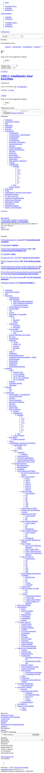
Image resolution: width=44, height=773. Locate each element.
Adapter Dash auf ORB (29, 508)
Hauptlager (16, 325)
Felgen (7, 191)
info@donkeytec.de (7, 757)
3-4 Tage (11, 90)
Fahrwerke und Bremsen (13, 200)
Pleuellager (16, 327)
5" (18, 183)
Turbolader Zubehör (15, 383)
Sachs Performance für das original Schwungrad (29, 668)
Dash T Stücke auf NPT (33, 551)
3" (18, 176)
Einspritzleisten (26, 614)
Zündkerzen (13, 365)
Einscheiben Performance (33, 672)
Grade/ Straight (30, 516)
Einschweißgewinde (15, 144)
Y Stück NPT (29, 598)
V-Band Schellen (14, 187)
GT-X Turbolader (18, 379)
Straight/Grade (30, 577)
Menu (10, 13)
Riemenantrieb (13, 338)
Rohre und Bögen (15, 157)
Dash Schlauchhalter (23, 605)
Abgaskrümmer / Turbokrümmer (19, 135)
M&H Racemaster (19, 439)
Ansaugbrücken (14, 297)
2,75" (19, 174)
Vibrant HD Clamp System (26, 462)
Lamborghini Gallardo (12, 122)
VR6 (14, 333)
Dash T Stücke (26, 544)
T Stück (27, 583)
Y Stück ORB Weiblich (33, 600)
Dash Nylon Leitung (28, 476)
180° (26, 506)
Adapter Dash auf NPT (28, 514)
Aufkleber (14, 245)
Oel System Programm (28, 631)
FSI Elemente (25, 616)
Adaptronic (29, 693)
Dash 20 (28, 490)
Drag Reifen (9, 189)
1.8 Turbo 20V (18, 331)
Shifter (23, 676)
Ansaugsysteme (26, 626)
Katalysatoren (13, 155)
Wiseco (15, 322)
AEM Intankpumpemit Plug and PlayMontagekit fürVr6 (20, 268)
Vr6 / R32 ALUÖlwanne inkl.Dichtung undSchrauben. (20, 274)
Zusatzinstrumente (27, 702)
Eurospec (16, 346)
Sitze (6, 123)
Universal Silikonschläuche (26, 460)
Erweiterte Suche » (11, 6)
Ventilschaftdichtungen (16, 355)
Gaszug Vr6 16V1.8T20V (31, 258)
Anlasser (24, 650)
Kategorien (4, 13)
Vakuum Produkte (27, 642)
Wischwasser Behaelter (28, 646)
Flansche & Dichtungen (16, 150)
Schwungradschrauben (20, 305)
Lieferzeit (4, 726)
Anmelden (8, 8)
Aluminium (21, 452)
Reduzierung (29, 529)
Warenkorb (8, 19)
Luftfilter (24, 629)
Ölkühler (24, 635)
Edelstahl (16, 166)
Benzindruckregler (23, 465)
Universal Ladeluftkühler (25, 458)
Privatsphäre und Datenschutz (10, 717)
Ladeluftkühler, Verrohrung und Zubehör (18, 192)
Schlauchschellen (22, 456)
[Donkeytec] (5, 32)
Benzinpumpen (22, 467)
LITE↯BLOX (9, 204)
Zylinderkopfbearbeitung (17, 366)
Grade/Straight (30, 493)
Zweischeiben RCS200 (32, 674)
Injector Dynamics (27, 611)
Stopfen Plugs (25, 586)
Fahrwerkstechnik (27, 685)
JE (14, 318)
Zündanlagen (13, 363)
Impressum (4, 721)
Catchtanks (20, 469)
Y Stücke (24, 594)
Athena (23, 708)
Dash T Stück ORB (31, 549)
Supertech (16, 320)
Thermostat (25, 641)
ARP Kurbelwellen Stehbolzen (23, 301)
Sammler (12, 163)
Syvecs (27, 698)
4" (18, 179)
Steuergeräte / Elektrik (12, 202)
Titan (14, 185)
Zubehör (24, 620)
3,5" (18, 177)
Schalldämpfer (13, 164)
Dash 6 (27, 480)
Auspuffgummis (14, 136)
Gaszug (11, 312)
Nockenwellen (13, 329)
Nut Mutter (29, 585)
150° (26, 504)
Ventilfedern (13, 353)
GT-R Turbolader (18, 374)
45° (26, 497)
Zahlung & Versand (7, 715)
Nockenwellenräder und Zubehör (19, 335)
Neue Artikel (5, 229)
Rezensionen (5, 218)
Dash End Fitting (26, 491)
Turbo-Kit (8, 129)
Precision (12, 381)
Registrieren (9, 10)
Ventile (11, 352)
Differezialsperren (27, 654)
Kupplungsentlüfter (27, 627)
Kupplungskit (25, 655)
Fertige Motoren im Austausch (19, 307)
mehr (3, 227)
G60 (10, 310)
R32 (10, 389)
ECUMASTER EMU (32, 695)
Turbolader (8, 127)
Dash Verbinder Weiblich (29, 531)
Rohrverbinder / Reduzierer (18, 161)
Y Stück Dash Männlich (33, 596)
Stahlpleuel (12, 340)
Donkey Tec (17, 344)
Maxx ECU (29, 696)
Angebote (4, 211)
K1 (14, 350)
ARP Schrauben (14, 299)
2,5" (18, 172)
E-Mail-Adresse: (7, 734)
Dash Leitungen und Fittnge (26, 471)
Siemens (28, 613)
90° (26, 501)
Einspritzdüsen (22, 607)
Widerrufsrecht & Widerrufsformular (12, 724)
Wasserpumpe (13, 361)
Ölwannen (24, 637)
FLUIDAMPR (14, 309)
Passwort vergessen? (17, 113)
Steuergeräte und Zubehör (29, 691)
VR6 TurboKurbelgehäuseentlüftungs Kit (18, 250)
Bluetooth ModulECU (27, 283)
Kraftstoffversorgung (11, 194)
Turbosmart (12, 385)
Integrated (16, 348)
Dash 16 (28, 488)
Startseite (8, 17)
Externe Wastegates (15, 148)
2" (18, 168)
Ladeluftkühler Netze (20, 445)
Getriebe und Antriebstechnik (14, 198)
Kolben (11, 316)
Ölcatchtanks (25, 633)
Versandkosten (22, 87)
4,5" (18, 181)
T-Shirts (13, 254)
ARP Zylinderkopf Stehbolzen (23, 303)
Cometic (24, 710)
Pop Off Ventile (26, 639)
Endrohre (12, 146)
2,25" (19, 170)
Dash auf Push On (27, 557)
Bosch (23, 609)
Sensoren (24, 689)
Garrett (11, 370)
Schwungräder (26, 670)
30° (26, 495)
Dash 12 (28, 486)
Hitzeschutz (13, 153)
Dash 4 (27, 478)
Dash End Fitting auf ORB (30, 588)
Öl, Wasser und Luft (11, 196)
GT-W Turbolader (19, 376)
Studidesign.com (17, 769)
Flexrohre (12, 151)
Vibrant (19, 448)
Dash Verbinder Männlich (29, 521)
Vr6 (10, 391)
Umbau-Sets (25, 678)
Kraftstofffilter (25, 618)
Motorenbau (9, 125)
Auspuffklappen (14, 140)
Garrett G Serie (18, 372)
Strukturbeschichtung (12, 206)
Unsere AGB (5, 719)
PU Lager (12, 337)
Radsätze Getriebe (27, 665)
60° (26, 499)
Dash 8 (27, 482)
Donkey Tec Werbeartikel (13, 207)
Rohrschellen (13, 159)
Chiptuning (8, 120)
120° (26, 503)
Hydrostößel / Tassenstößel (17, 314)
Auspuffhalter (13, 138)
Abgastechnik (9, 131)
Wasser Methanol (26, 644)
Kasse (7, 2)
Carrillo (15, 342)
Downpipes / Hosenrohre (17, 142)
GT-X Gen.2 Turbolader (21, 378)
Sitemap (3, 730)
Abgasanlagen (13, 133)
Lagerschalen (13, 324)
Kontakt (3, 722)
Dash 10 (28, 484)
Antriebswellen (26, 652)
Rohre (15, 450)
